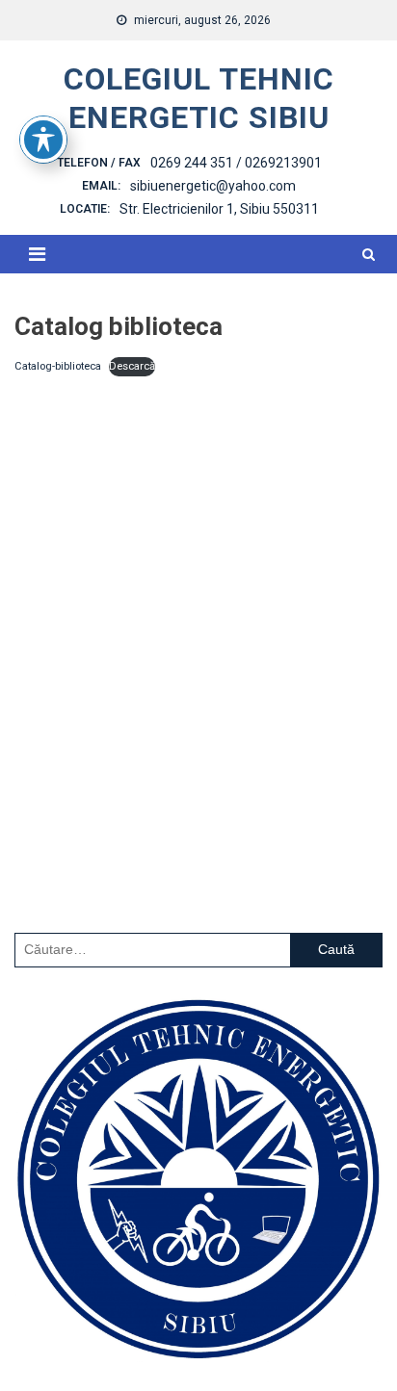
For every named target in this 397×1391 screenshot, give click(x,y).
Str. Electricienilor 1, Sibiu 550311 (219, 209)
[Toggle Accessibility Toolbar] (43, 139)
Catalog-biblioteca (57, 366)
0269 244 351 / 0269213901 (236, 162)
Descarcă (132, 366)
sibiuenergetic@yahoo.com (213, 186)
